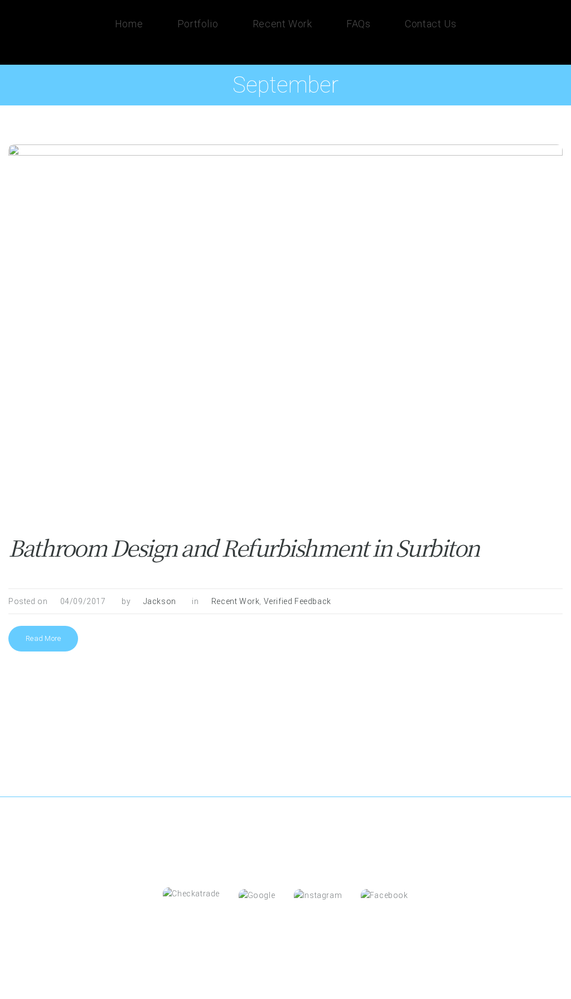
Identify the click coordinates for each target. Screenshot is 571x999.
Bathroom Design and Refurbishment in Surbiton (243, 547)
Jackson (159, 601)
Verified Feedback (297, 601)
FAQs (358, 24)
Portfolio (197, 24)
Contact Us (430, 24)
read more (43, 638)
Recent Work (282, 24)
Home (129, 24)
